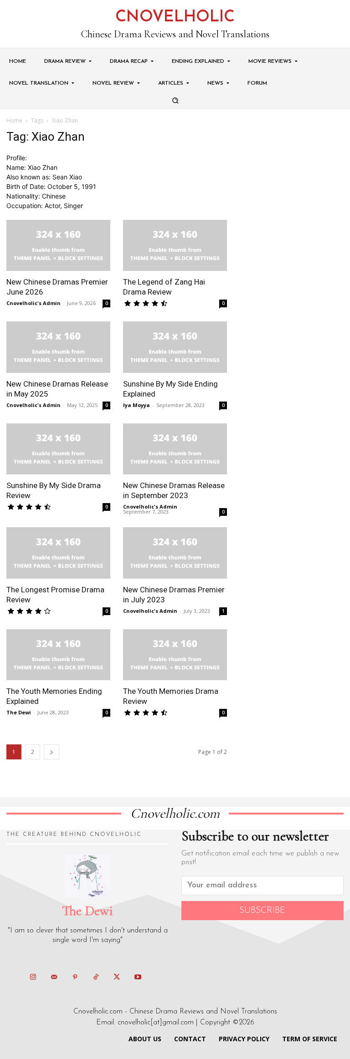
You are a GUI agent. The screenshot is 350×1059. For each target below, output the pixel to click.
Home (14, 120)
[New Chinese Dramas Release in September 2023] (175, 449)
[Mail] (54, 977)
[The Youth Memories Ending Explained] (58, 655)
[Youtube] (137, 977)
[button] (175, 100)
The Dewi (18, 712)
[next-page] (51, 751)
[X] (116, 977)
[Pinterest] (75, 977)
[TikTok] (96, 977)
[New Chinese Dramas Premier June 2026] (58, 245)
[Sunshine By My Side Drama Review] (58, 449)
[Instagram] (33, 977)
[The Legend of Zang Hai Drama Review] (175, 245)
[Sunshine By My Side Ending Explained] (175, 347)
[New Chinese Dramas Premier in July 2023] (175, 553)
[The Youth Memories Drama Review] (175, 655)
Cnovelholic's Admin (33, 303)
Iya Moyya (136, 405)
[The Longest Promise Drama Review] (58, 553)
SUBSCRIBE (262, 910)
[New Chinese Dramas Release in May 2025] (58, 347)
